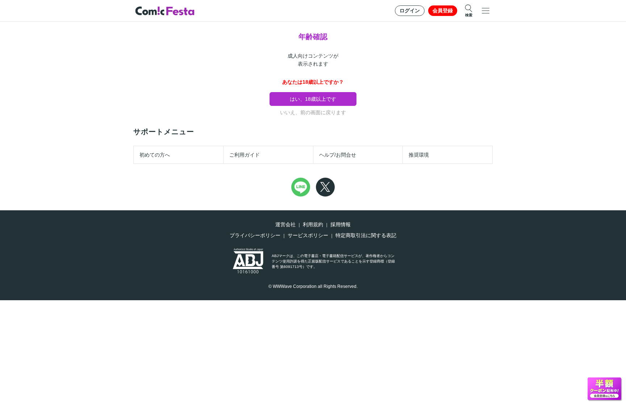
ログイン (410, 10)
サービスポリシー (308, 235)
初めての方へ (154, 155)
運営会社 (285, 224)
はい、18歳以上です (313, 99)
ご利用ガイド (244, 155)
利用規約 (313, 224)
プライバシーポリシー (255, 235)
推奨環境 (419, 155)
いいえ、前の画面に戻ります (313, 112)
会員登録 (443, 10)
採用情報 (340, 224)
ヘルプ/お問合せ (337, 155)
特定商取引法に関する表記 (365, 235)
